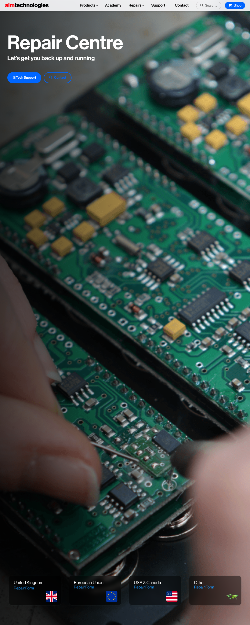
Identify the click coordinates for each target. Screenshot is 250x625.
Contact (181, 5)
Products (88, 5)
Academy (113, 5)
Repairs (135, 5)
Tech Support (26, 78)
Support (158, 5)
